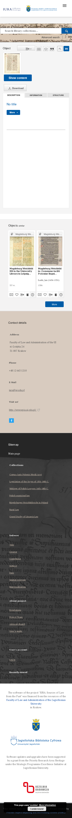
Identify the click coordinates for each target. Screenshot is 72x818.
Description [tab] (13, 95)
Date (11, 572)
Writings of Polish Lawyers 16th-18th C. (29, 488)
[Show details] (32, 294)
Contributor (15, 558)
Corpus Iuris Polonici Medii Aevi (25, 474)
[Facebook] (11, 420)
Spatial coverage (17, 579)
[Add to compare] (38, 48)
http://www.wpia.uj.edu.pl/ (23, 409)
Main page (14, 453)
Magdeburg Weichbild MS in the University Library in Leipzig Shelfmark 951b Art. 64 (21, 271)
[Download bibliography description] (22, 294)
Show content (18, 78)
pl (60, 48)
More (54, 304)
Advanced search (51, 37)
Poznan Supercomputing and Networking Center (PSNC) (36, 812)
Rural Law (14, 509)
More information (47, 805)
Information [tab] (36, 95)
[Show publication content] (27, 294)
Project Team (16, 617)
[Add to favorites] (45, 48)
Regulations (15, 610)
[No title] (12, 63)
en (66, 48)
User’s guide (15, 631)
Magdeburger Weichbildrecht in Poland (28, 502)
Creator (13, 551)
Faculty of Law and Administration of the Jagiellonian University (36, 701)
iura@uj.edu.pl (17, 390)
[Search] (66, 31)
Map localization (17, 586)
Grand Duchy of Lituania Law (23, 516)
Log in (12, 660)
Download (17, 88)
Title (11, 544)
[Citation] (51, 48)
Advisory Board (17, 624)
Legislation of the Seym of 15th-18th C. (29, 481)
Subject (13, 565)
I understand (36, 808)
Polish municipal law (19, 495)
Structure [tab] (58, 95)
